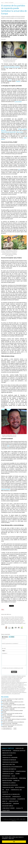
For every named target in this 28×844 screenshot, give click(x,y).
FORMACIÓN (16, 780)
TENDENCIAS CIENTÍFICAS (19, 750)
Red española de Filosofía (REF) (8, 132)
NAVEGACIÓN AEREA (7, 780)
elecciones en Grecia (10, 617)
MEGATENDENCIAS (6, 750)
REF (8, 446)
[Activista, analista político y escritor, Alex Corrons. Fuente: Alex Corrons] (14, 409)
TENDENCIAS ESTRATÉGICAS (9, 760)
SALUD (7, 789)
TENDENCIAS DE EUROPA (8, 771)
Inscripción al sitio (5, 833)
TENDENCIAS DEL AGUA (8, 787)
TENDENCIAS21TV (16, 796)
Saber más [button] (11, 838)
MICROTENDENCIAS (20, 787)
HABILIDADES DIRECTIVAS (8, 764)
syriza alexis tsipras (13, 620)
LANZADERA (16, 803)
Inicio (2, 2)
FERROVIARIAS (22, 778)
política (7, 620)
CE (19, 169)
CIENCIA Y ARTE (6, 810)
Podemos (18, 81)
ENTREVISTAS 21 (6, 776)
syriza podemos (12, 623)
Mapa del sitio (4, 831)
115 (15, 728)
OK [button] (14, 841)
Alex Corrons (20, 132)
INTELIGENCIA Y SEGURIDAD (9, 799)
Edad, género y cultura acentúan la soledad (13, 710)
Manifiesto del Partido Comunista (12, 67)
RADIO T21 (4, 801)
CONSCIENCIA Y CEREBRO (8, 808)
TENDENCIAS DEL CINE (16, 789)
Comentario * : (5, 653)
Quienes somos (5, 824)
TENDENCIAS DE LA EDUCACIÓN (10, 785)
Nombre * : (4, 638)
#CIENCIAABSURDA (6, 803)
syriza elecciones (21, 620)
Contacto (4, 829)
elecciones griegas (5, 618)
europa (12, 618)
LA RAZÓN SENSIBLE (21, 771)
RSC (3, 789)
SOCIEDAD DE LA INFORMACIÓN (9, 778)
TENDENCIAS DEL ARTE (8, 773)
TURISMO (17, 773)
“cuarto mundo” (18, 101)
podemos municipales (14, 619)
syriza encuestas (11, 622)
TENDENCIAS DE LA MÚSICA (9, 783)
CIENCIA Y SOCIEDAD (9, 2)
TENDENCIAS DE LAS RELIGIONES (10, 762)
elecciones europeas (19, 617)
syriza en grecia (4, 622)
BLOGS (13, 776)
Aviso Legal (4, 827)
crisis (5, 617)
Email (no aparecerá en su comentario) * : (10, 643)
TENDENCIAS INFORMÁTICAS (9, 769)
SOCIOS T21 (5, 792)
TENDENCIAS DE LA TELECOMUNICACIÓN (12, 766)
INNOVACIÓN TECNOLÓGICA (9, 753)
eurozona (17, 618)
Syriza (9, 80)
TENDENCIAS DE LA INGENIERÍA (9, 757)
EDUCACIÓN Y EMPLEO (7, 806)
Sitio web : (4, 648)
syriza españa (17, 622)
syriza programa (19, 623)
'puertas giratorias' (5, 489)
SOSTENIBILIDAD (6, 796)
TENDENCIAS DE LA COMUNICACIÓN (11, 794)
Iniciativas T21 (19, 808)
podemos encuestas (5, 619)
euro (10, 618)
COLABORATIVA (21, 799)
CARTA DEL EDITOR (13, 801)
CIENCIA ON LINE (19, 748)
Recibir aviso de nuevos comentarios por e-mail (13, 668)
